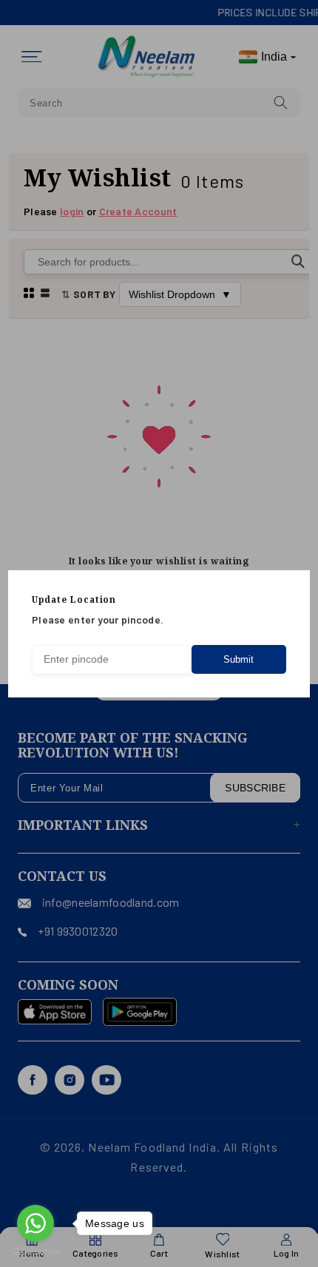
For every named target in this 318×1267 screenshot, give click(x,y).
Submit (238, 659)
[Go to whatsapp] (35, 1223)
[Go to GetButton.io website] (35, 1252)
